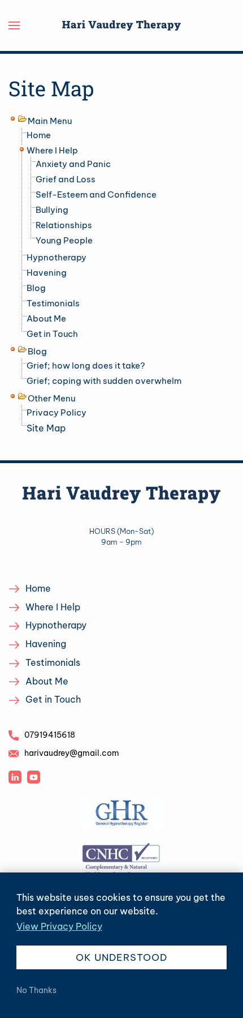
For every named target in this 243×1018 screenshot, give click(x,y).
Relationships (64, 225)
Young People (64, 240)
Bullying (52, 209)
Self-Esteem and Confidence (96, 194)
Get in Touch (52, 333)
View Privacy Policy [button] (59, 926)
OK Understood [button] (121, 957)
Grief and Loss (66, 179)
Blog (36, 288)
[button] (14, 25)
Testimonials (53, 303)
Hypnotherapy (56, 257)
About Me (46, 318)
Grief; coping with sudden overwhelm (104, 380)
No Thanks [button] (36, 990)
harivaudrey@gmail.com (71, 753)
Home (39, 135)
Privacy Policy (56, 412)
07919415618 (49, 735)
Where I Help (52, 150)
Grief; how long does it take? (86, 365)
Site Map (46, 428)
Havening (47, 272)
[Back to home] (121, 25)
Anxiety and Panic (73, 164)
